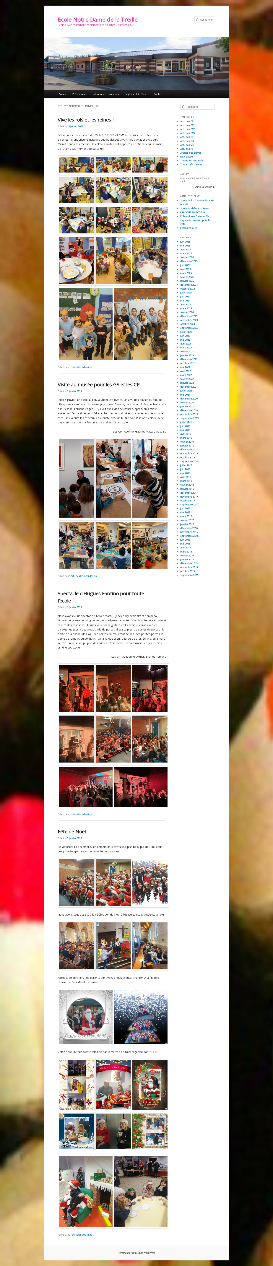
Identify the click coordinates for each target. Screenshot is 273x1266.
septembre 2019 (189, 418)
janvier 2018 (187, 488)
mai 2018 (185, 473)
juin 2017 (185, 508)
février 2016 (187, 555)
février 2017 (187, 520)
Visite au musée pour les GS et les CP (99, 384)
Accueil (62, 94)
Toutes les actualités (81, 367)
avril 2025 (185, 269)
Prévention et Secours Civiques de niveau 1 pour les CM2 (196, 220)
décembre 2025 (189, 261)
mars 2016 (186, 551)
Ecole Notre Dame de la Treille (98, 19)
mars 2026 (186, 253)
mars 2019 (186, 437)
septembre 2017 (189, 504)
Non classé (186, 156)
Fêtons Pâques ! (189, 228)
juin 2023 (185, 335)
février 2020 (187, 402)
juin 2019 (185, 426)
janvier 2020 (187, 406)
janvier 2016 (187, 559)
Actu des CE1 (187, 121)
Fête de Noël (72, 831)
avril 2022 (185, 371)
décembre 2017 (189, 492)
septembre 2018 (189, 461)
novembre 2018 (189, 453)
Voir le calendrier (203, 186)
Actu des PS (187, 148)
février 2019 (187, 441)
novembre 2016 (189, 532)
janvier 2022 (187, 382)
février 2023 (187, 351)
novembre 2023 (189, 320)
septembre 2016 (189, 535)
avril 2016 (185, 547)
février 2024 (187, 312)
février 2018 (187, 484)
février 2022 (187, 379)
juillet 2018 (186, 465)
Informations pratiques (106, 94)
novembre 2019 (189, 414)
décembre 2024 (189, 284)
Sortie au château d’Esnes (195, 208)
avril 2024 (185, 304)
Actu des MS (187, 145)
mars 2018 (186, 480)
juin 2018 (185, 469)
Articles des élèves (191, 152)
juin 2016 (185, 539)
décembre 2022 (189, 359)
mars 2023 (186, 347)
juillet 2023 (186, 332)
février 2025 (187, 277)
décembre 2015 (189, 563)
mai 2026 (185, 245)
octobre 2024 (187, 288)
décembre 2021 (189, 386)
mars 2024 (186, 308)
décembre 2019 (189, 410)
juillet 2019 (186, 422)
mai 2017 (185, 512)
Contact (158, 94)
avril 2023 (185, 343)
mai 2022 (185, 367)
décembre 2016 (189, 528)
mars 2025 (186, 273)
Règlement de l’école (136, 94)
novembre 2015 (189, 567)
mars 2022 (186, 375)
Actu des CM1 (187, 129)
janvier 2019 (187, 445)
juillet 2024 (186, 292)
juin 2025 (185, 265)
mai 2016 (185, 543)
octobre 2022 (187, 363)
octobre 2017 (187, 500)
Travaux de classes (191, 164)
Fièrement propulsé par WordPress (136, 1252)
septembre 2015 (189, 575)
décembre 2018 (189, 449)
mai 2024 (185, 300)
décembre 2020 (189, 398)
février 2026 (187, 257)
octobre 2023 (187, 324)
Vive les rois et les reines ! (86, 119)
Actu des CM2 (187, 133)
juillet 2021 (186, 390)
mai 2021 (185, 394)
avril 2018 (185, 477)
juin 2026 (185, 241)
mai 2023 (185, 339)
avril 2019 (185, 433)
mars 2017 (186, 516)
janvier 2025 (187, 280)
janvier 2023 (187, 355)
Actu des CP (77, 576)
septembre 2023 (189, 327)
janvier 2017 (187, 524)
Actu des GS (90, 576)
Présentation (79, 94)
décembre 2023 (189, 316)
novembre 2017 (189, 496)
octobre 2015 (187, 571)
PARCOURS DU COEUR (192, 212)
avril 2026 (185, 249)
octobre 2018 (187, 457)
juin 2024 (185, 296)
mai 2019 (185, 430)
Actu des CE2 (187, 125)
